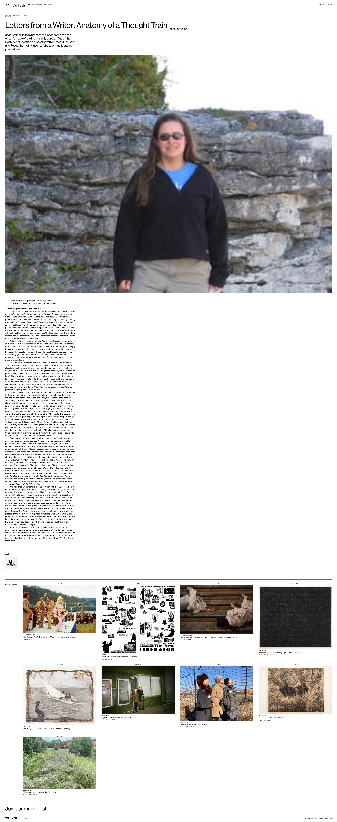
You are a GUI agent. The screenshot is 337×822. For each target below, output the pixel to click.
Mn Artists (15, 6)
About (26, 818)
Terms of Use (328, 818)
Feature (8, 15)
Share (26, 15)
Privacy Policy (319, 818)
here (7, 376)
